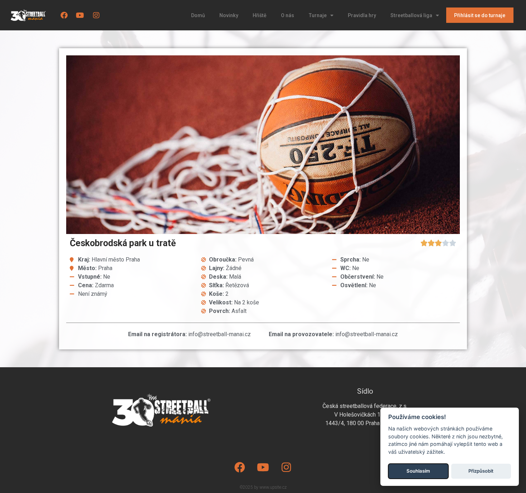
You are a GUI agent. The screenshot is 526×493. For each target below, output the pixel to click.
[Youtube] (80, 15)
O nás (287, 15)
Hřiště (260, 15)
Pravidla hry (362, 15)
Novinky (228, 15)
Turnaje (317, 15)
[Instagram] (96, 15)
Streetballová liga (411, 15)
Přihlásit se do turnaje (479, 15)
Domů (198, 15)
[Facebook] (64, 15)
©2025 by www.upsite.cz (263, 487)
